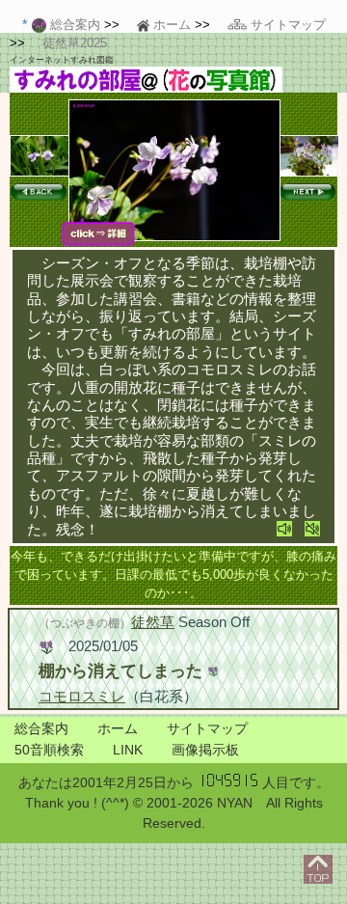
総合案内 (41, 728)
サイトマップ (207, 728)
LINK (128, 749)
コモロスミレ (82, 696)
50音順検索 (49, 749)
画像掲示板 (205, 749)
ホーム (117, 728)
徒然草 (152, 622)
